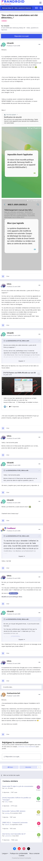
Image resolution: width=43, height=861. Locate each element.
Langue (4, 853)
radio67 (7, 824)
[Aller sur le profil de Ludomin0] (38, 835)
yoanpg (7, 813)
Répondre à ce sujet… (12, 756)
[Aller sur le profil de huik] (38, 787)
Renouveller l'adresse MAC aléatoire (13, 811)
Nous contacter (35, 853)
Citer (7, 276)
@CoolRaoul (13, 593)
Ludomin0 (8, 836)
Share (11, 767)
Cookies (21, 855)
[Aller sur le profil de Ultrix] (4, 285)
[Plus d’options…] (39, 44)
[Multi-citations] (3, 276)
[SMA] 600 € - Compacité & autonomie (15, 822)
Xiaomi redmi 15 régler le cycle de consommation (17, 786)
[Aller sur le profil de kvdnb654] (38, 823)
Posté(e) (13, 45)
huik (6, 788)
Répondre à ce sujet (21, 36)
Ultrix (24, 341)
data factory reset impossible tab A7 (14, 834)
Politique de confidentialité (19, 853)
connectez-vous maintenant (27, 746)
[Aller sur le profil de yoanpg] (38, 812)
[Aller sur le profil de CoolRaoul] (4, 530)
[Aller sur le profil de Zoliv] (38, 798)
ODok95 (6, 26)
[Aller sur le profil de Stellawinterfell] (4, 695)
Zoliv (6, 801)
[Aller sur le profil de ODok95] (4, 45)
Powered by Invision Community (21, 858)
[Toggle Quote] (4, 341)
